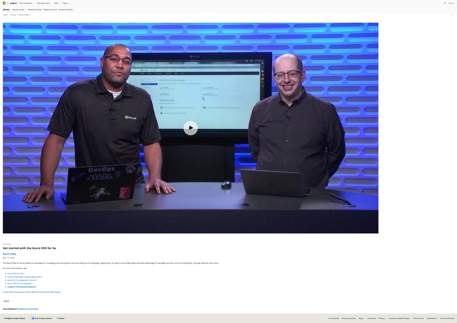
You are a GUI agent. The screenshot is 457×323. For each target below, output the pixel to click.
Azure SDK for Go (15, 273)
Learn (5, 15)
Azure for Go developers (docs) (21, 280)
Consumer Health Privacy (399, 318)
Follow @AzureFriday (34, 292)
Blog (361, 318)
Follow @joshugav (52, 292)
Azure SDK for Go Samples (19, 283)
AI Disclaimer (334, 318)
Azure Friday (24, 15)
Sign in (451, 3)
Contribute (371, 318)
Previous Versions (349, 318)
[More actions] (452, 15)
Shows (13, 15)
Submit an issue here (28, 309)
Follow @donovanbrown (14, 292)
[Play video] (191, 128)
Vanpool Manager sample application (24, 277)
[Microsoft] (4, 3)
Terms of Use (418, 318)
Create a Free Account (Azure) (21, 286)
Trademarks (431, 318)
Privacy (381, 318)
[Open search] (445, 3)
